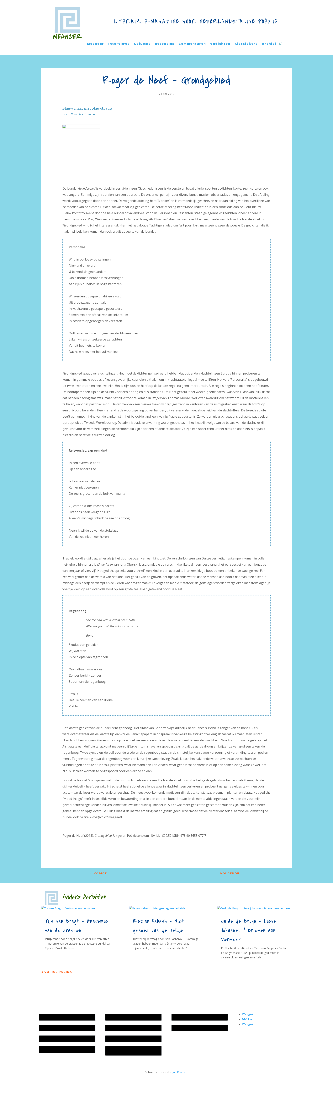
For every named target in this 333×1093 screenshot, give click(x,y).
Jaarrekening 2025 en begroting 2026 (64, 1017)
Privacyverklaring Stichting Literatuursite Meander (132, 1051)
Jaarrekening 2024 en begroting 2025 (64, 1039)
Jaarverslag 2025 (51, 1028)
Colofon (112, 1039)
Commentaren (192, 44)
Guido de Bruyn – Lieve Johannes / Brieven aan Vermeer (249, 930)
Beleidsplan (114, 1028)
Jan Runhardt (180, 1072)
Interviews (119, 44)
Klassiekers (246, 44)
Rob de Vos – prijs (184, 1028)
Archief (269, 44)
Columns (142, 44)
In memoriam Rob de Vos (189, 1017)
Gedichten (220, 44)
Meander (95, 44)
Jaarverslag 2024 (51, 1049)
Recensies (164, 44)
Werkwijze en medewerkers (124, 1017)
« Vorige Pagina (56, 972)
